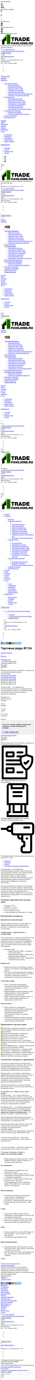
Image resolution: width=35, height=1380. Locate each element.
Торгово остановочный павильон (18, 114)
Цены (3, 122)
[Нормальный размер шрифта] (2, 5)
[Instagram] (5, 158)
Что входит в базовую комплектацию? (16, 866)
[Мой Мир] (7, 643)
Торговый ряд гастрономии (17, 104)
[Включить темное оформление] (2, 218)
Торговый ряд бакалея (15, 99)
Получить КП (5, 76)
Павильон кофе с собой (15, 88)
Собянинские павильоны (16, 92)
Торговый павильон (11, 83)
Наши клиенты (9, 141)
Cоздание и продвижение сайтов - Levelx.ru (15, 1370)
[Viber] (12, 643)
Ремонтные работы (8, 1265)
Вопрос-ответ (8, 151)
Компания (4, 1285)
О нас (3, 131)
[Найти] (2, 1376)
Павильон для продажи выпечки (18, 95)
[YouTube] (5, 160)
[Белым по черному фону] (1, 13)
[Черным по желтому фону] (1, 17)
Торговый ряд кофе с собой (17, 102)
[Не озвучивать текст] (2, 32)
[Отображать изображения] (2, 23)
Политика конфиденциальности (11, 1367)
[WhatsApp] (15, 643)
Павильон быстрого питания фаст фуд (20, 94)
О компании (8, 135)
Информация (5, 145)
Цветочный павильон (15, 87)
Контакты (4, 130)
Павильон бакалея (14, 85)
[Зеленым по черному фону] (1, 20)
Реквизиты (7, 136)
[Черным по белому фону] (1, 11)
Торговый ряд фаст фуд (15, 107)
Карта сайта (4, 1368)
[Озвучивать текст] (2, 29)
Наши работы (8, 140)
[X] (10, 643)
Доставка (4, 124)
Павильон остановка (14, 112)
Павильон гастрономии (15, 90)
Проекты (4, 80)
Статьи (3, 128)
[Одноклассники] (4, 643)
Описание (7, 861)
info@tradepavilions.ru (7, 56)
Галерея (3, 121)
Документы (8, 138)
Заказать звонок (6, 53)
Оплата (3, 126)
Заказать (4, 666)
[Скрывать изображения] (2, 25)
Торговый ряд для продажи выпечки (20, 109)
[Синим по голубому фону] (1, 15)
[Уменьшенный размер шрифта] (2, 3)
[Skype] (17, 643)
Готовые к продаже (10, 116)
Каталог (3, 1295)
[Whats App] (5, 161)
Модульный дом (9, 117)
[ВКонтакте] (5, 156)
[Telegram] (20, 643)
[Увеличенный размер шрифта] (2, 7)
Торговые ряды (9, 97)
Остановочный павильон (12, 110)
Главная (3, 78)
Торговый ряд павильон (16, 105)
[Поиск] (2, 165)
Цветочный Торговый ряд (16, 100)
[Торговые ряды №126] (8, 675)
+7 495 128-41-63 (9, 49)
